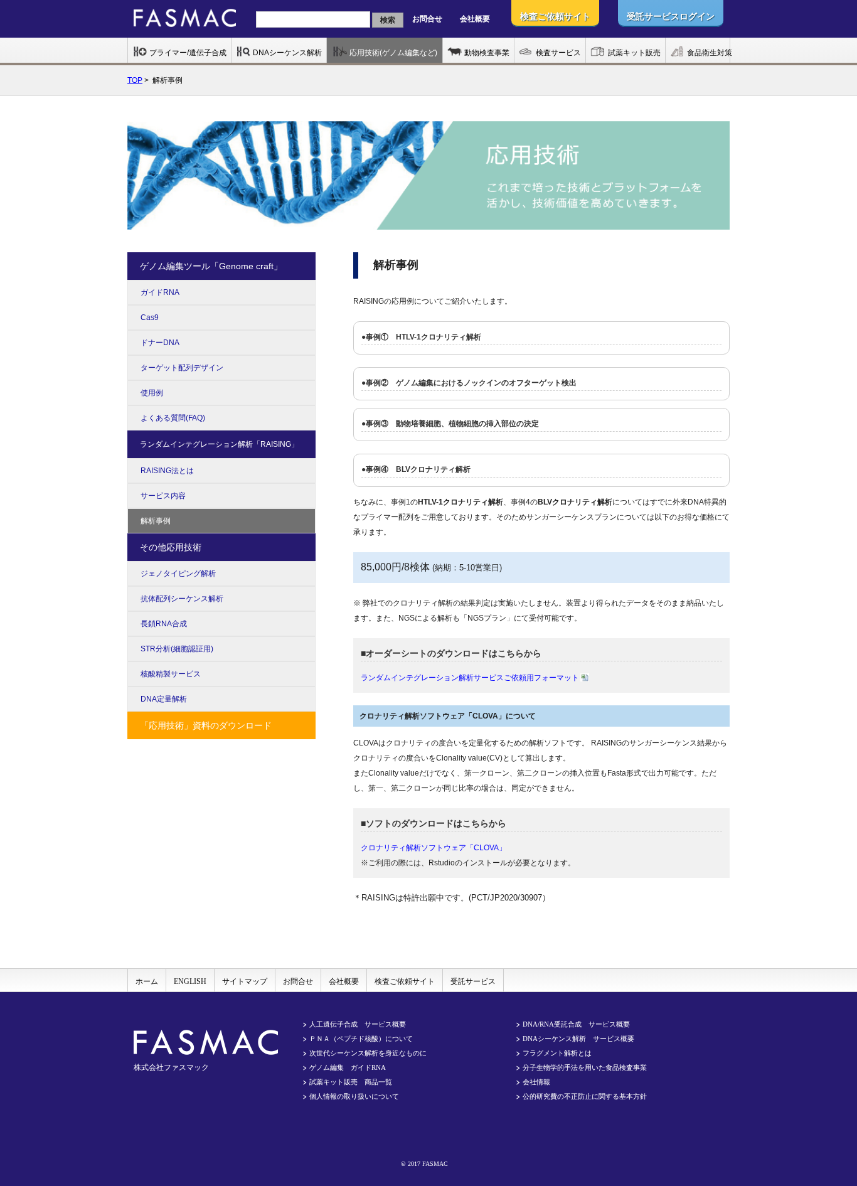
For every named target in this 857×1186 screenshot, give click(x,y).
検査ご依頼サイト (405, 981)
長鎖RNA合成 (164, 623)
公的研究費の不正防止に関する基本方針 (585, 1096)
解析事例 (156, 520)
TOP (134, 80)
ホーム (147, 981)
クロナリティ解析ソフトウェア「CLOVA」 (433, 847)
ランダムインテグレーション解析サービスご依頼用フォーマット (470, 677)
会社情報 (536, 1082)
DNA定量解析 (164, 699)
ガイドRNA (160, 292)
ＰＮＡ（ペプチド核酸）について (361, 1038)
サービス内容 (163, 495)
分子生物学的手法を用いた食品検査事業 (585, 1067)
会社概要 (475, 18)
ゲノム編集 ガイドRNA (347, 1067)
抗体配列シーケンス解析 (182, 598)
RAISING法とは (167, 470)
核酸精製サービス (171, 674)
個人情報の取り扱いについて (354, 1096)
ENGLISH (190, 981)
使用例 (152, 392)
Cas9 (150, 317)
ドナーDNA (160, 342)
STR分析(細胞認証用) (177, 648)
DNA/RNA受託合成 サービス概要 (576, 1024)
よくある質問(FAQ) (173, 418)
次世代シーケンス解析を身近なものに (368, 1053)
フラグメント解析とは (557, 1053)
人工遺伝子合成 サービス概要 (357, 1024)
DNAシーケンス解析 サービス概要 (578, 1038)
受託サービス (473, 981)
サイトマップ (244, 981)
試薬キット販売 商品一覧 (350, 1082)
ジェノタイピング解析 (178, 573)
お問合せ (427, 18)
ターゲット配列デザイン (182, 367)
